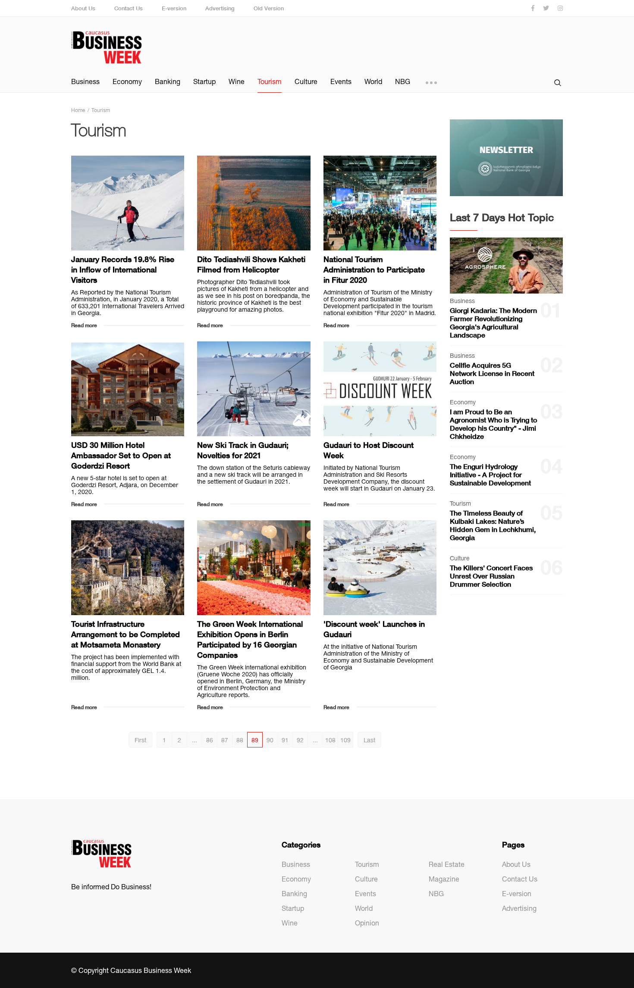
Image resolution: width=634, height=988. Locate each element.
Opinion (367, 923)
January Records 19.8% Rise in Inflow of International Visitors (122, 269)
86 (209, 740)
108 (330, 740)
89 (254, 740)
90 (270, 740)
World (373, 81)
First (140, 740)
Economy (127, 81)
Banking (167, 81)
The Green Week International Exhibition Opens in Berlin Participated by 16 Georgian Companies (250, 639)
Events (341, 81)
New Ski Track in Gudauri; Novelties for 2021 (243, 450)
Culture (306, 81)
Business (85, 81)
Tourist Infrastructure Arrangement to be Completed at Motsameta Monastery (125, 634)
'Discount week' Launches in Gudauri (374, 629)
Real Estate (447, 864)
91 (285, 740)
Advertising (220, 8)
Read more (84, 325)
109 (345, 740)
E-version (174, 8)
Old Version (269, 8)
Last (369, 740)
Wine (237, 81)
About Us (83, 8)
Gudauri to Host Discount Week (368, 450)
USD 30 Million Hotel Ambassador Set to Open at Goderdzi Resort (121, 455)
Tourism (269, 81)
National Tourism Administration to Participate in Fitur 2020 (374, 269)
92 (300, 740)
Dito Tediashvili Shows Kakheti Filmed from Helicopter (251, 264)
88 (239, 740)
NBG (402, 81)
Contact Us (128, 8)
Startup (204, 81)
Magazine (444, 879)
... (194, 740)
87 (224, 740)
